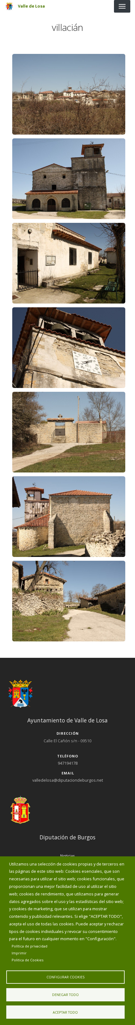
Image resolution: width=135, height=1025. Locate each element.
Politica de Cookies (27, 960)
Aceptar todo (65, 1012)
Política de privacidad (29, 946)
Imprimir (19, 953)
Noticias (67, 856)
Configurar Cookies (65, 977)
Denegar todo (65, 994)
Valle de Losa (31, 6)
